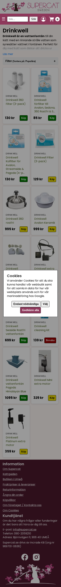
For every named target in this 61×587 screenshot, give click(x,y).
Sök (33, 19)
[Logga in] (43, 19)
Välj (45, 304)
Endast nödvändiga (26, 304)
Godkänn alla (30, 310)
